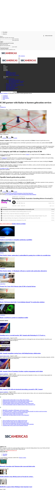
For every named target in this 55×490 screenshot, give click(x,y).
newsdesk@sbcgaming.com (11, 450)
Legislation (5, 69)
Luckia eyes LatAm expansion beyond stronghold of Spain (15, 412)
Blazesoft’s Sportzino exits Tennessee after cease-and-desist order (17, 466)
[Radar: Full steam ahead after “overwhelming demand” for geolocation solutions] (7, 298)
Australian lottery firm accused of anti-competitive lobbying (15, 425)
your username (15, 38)
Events (4, 77)
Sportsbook (5, 66)
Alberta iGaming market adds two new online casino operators (16, 399)
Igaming (4, 67)
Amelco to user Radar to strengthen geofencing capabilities (16, 239)
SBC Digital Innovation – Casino (16, 82)
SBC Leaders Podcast (10, 73)
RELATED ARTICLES (6, 223)
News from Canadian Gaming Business (17, 397)
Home (4, 65)
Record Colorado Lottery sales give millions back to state (15, 421)
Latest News (5, 96)
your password (15, 40)
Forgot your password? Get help (7, 43)
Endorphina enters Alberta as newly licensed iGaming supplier (16, 402)
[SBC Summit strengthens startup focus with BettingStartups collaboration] (5, 350)
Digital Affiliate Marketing (14, 80)
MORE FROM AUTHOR (18, 223)
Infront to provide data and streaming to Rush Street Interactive (20, 193)
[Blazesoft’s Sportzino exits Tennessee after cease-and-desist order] (3, 463)
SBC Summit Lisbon (10, 87)
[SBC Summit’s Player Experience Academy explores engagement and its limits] (5, 368)
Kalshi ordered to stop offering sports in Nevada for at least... (17, 476)
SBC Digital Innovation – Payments (16, 81)
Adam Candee (6, 338)
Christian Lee (3, 107)
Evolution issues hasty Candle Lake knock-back (13, 413)
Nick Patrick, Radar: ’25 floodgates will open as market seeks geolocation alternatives (23, 271)
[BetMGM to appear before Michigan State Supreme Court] (3, 484)
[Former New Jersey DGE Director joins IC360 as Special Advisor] (7, 282)
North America (6, 98)
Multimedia (5, 70)
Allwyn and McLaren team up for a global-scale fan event (15, 420)
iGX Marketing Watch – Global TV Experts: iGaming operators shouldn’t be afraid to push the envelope (25, 411)
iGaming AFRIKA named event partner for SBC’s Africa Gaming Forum (18, 403)
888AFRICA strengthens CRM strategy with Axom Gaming (15, 410)
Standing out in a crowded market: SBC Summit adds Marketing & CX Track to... (23, 335)
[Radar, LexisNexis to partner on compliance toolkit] (7, 313)
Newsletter (5, 32)
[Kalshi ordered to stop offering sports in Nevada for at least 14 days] (3, 474)
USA (4, 99)
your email (14, 46)
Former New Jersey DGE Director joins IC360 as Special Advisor (18, 286)
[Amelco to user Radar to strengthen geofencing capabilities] (7, 235)
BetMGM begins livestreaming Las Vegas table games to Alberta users (17, 401)
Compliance (5, 93)
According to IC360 (4, 168)
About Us (5, 33)
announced (4, 157)
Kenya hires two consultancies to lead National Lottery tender (16, 423)
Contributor (5, 373)
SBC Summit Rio (9, 89)
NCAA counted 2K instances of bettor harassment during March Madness (20, 194)
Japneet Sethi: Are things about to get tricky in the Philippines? (16, 415)
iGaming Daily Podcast (11, 72)
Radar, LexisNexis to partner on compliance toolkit (14, 317)
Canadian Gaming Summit (11, 86)
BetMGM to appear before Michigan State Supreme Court (16, 486)
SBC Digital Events (10, 78)
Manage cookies (22, 457)
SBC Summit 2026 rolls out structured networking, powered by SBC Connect (21, 389)
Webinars (8, 71)
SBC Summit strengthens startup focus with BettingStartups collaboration (20, 353)
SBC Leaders (5, 76)
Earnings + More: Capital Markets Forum (15, 84)
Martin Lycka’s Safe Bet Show (12, 75)
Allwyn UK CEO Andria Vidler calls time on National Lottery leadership (18, 424)
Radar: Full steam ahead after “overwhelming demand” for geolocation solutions (22, 302)
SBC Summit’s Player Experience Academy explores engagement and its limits (21, 371)
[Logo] (10, 63)
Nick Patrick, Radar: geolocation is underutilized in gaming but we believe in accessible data (25, 255)
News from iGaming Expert (13, 407)
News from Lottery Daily (12, 417)
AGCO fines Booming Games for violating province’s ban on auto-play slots (19, 404)
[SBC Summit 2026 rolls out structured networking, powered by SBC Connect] (5, 386)
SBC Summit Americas (11, 83)
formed (27, 154)
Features (2, 252)
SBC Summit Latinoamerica (12, 88)
